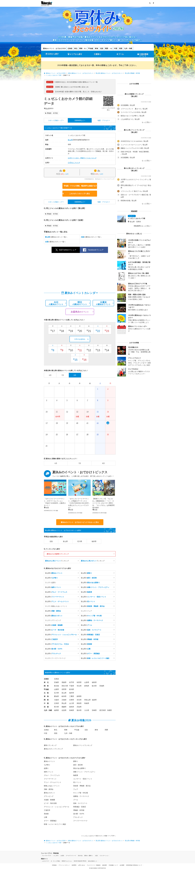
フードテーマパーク (80, 821)
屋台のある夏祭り (79, 768)
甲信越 (90, 48)
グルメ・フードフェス (52, 775)
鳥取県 (79, 703)
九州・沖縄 (128, 48)
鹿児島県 (102, 710)
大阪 (111, 48)
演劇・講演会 (48, 789)
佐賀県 (64, 710)
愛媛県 (64, 707)
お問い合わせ (81, 865)
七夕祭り (47, 765)
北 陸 (46, 693)
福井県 (94, 541)
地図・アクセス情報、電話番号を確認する (80, 186)
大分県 (86, 710)
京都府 (64, 700)
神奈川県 (65, 686)
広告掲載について (113, 865)
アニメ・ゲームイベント (52, 782)
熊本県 (79, 710)
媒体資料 (104, 865)
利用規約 (54, 865)
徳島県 (71, 707)
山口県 (71, 703)
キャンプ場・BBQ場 (80, 793)
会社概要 (122, 865)
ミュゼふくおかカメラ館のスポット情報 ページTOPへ (99, 836)
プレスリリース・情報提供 (93, 865)
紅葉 (96, 855)
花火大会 (80, 855)
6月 (56, 463)
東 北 (46, 682)
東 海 (46, 696)
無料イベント (48, 772)
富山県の (54, 573)
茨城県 (101, 686)
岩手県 (71, 682)
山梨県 (56, 689)
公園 (45, 817)
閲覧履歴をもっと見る (142, 226)
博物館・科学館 (52, 113)
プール (121, 54)
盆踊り (46, 768)
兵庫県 (71, 700)
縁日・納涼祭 (78, 765)
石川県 (79, 541)
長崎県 (71, 710)
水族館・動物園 (49, 800)
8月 (103, 463)
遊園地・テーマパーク (81, 796)
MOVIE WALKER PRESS (80, 861)
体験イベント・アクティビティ (84, 772)
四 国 (46, 707)
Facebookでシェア (95, 250)
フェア (75, 789)
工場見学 (47, 810)
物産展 (75, 775)
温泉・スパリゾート (80, 803)
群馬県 (86, 686)
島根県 (86, 703)
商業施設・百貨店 (79, 807)
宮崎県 (94, 710)
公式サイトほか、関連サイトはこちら (81, 158)
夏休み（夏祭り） (88, 855)
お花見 (62, 855)
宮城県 (56, 682)
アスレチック (78, 817)
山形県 (86, 682)
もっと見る (146, 122)
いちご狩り (56, 855)
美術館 (46, 814)
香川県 (56, 707)
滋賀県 (94, 700)
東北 (75, 48)
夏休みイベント (49, 761)
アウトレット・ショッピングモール (56, 807)
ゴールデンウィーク (71, 855)
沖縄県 (109, 710)
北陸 (101, 48)
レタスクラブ (45, 861)
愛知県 (56, 696)
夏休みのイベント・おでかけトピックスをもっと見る (80, 522)
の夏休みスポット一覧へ (56, 237)
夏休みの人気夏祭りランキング (58, 554)
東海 (96, 48)
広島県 (56, 703)
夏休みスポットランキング (53, 749)
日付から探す (53, 54)
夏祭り (98, 54)
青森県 (64, 682)
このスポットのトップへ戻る (79, 193)
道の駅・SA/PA (78, 814)
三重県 (71, 696)
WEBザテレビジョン (67, 861)
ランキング (57, 561)
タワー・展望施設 (50, 821)
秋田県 (79, 682)
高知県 (79, 707)
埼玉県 (79, 686)
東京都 (56, 686)
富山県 (47, 108)
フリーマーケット (50, 779)
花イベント (77, 782)
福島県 (94, 682)
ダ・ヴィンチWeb (55, 861)
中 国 (46, 703)
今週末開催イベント (143, 55)
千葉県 (71, 686)
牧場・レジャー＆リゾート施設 (55, 824)
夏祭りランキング (50, 745)
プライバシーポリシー (64, 865)
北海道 (70, 48)
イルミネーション (104, 855)
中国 (115, 48)
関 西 (46, 700)
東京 (85, 48)
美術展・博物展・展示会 (82, 786)
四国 (120, 48)
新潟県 (71, 689)
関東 (80, 48)
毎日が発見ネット (92, 861)
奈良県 (79, 700)
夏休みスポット (49, 793)
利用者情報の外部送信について (134, 865)
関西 (106, 48)
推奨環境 (74, 865)
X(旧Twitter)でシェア (67, 250)
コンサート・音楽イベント (82, 779)
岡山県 (64, 703)
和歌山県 (87, 700)
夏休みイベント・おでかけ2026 (54, 48)
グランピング (48, 796)
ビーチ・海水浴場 (50, 803)
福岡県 (56, 710)
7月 (79, 463)
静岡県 (79, 696)
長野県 (64, 689)
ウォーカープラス (46, 855)
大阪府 (56, 700)
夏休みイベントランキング (82, 745)
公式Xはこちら (73, 162)
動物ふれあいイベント (52, 786)
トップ (55, 120)
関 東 (46, 686)
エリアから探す (76, 54)
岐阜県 (64, 696)
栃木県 (94, 686)
